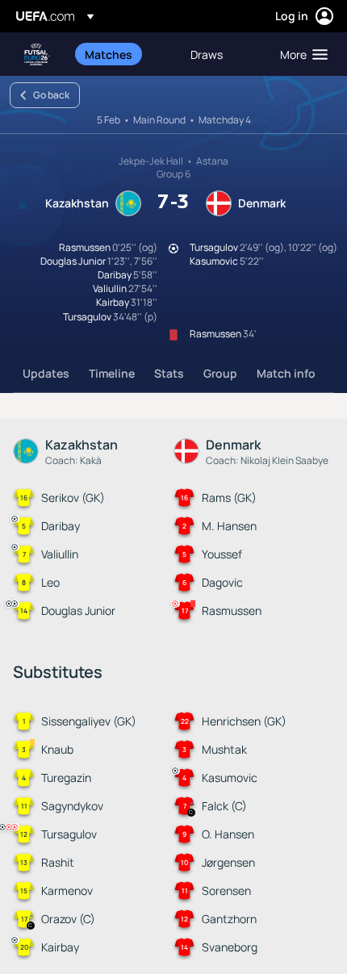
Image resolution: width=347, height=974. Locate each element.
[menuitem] (124, 54)
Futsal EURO (37, 54)
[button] (300, 54)
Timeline (112, 373)
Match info (286, 373)
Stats (169, 373)
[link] (108, 54)
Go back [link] (51, 95)
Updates (46, 373)
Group (220, 373)
